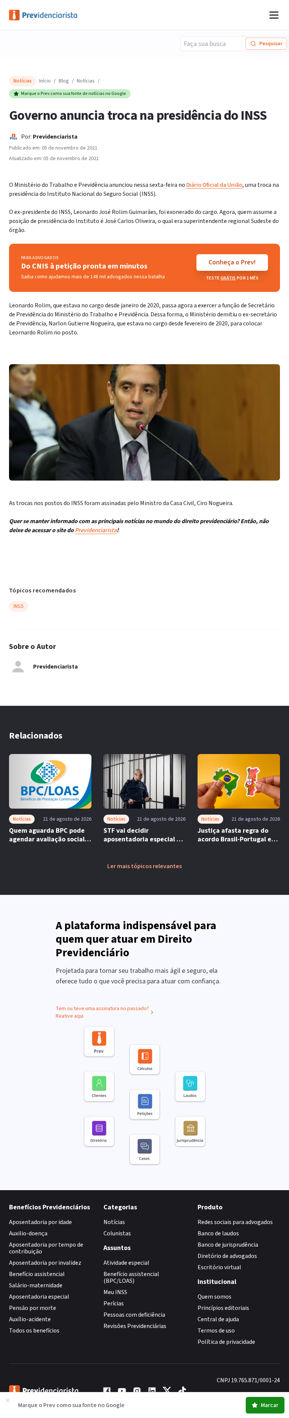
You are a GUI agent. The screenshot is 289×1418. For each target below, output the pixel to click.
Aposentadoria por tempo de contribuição (46, 1248)
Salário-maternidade (35, 1285)
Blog (64, 81)
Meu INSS (115, 1292)
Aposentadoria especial (39, 1296)
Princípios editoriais (223, 1308)
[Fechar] (8, 1400)
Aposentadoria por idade (40, 1222)
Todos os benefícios (34, 1330)
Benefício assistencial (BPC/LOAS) (131, 1277)
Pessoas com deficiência (134, 1314)
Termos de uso (216, 1330)
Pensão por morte (32, 1308)
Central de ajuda (218, 1319)
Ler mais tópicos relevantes (144, 866)
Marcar (269, 1405)
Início (45, 81)
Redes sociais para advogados (235, 1222)
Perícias (113, 1303)
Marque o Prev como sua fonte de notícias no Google (73, 93)
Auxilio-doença (28, 1233)
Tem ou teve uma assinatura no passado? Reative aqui (102, 1012)
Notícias (86, 81)
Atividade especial (126, 1262)
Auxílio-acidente (30, 1319)
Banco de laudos (218, 1233)
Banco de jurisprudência (228, 1244)
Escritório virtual (219, 1267)
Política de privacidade (226, 1342)
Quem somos (214, 1296)
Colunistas (117, 1233)
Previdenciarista (55, 137)
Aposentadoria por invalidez (45, 1262)
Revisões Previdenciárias (134, 1326)
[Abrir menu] (274, 15)
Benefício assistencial (37, 1274)
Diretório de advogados (227, 1256)
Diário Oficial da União (214, 185)
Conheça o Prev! (232, 262)
